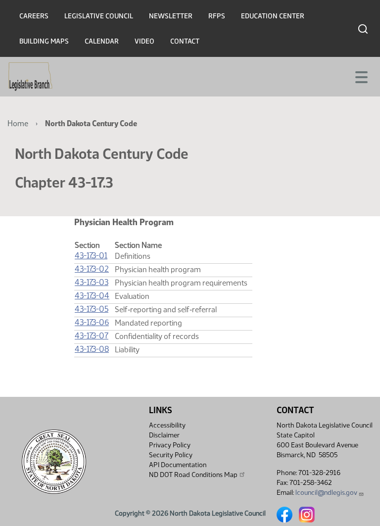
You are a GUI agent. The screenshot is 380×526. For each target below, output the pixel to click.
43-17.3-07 (91, 335)
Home (17, 123)
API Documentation (177, 465)
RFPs (216, 16)
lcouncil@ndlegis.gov (326, 492)
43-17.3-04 (92, 295)
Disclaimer (164, 435)
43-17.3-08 (92, 349)
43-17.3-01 (91, 255)
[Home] (30, 76)
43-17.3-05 (91, 309)
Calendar (102, 41)
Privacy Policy (169, 445)
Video (144, 41)
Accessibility (167, 425)
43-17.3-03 (91, 282)
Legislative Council (98, 16)
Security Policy (170, 455)
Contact (184, 41)
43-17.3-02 (92, 269)
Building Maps (44, 41)
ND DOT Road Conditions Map (193, 475)
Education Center (272, 16)
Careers (33, 16)
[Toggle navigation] (360, 76)
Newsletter (170, 16)
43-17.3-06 (92, 322)
